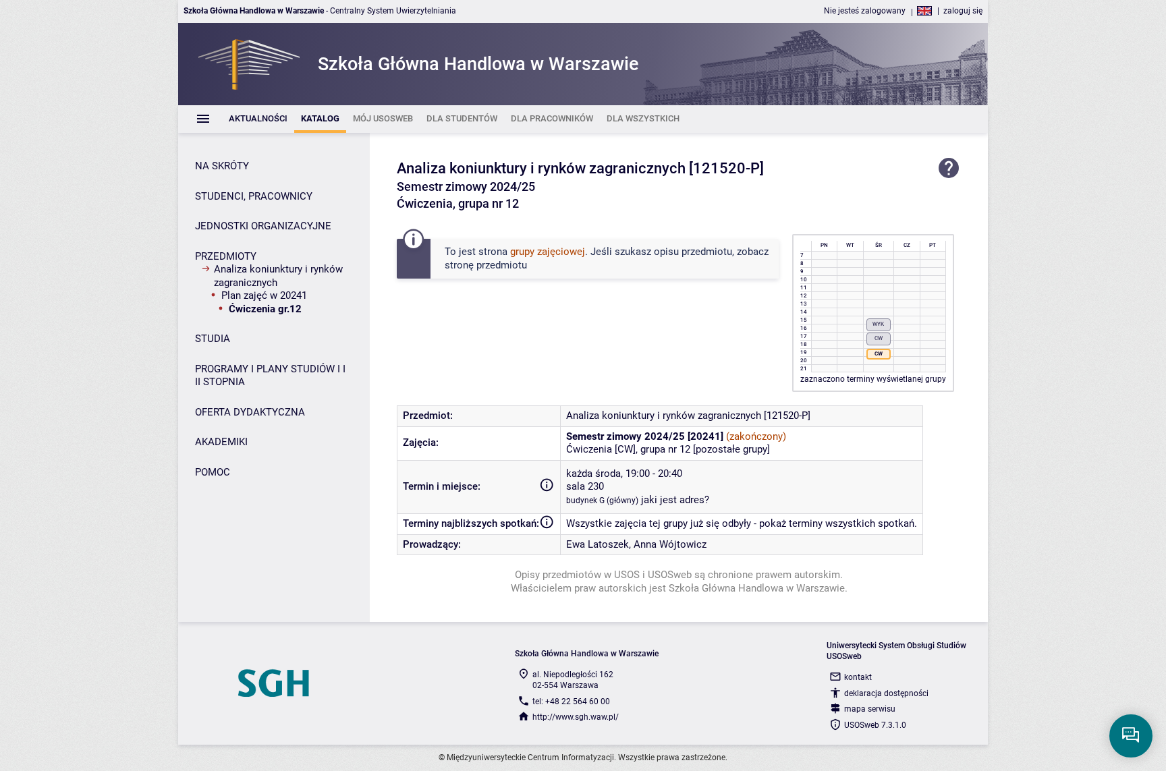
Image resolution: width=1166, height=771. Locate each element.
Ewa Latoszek (597, 544)
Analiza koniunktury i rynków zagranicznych (278, 276)
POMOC (212, 472)
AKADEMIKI (221, 442)
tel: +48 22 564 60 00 (571, 701)
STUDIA (212, 339)
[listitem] (258, 119)
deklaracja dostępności (886, 693)
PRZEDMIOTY (225, 256)
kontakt (858, 677)
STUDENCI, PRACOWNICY (253, 196)
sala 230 (585, 486)
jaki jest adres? (675, 500)
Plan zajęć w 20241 (264, 295)
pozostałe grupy (731, 449)
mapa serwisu (869, 709)
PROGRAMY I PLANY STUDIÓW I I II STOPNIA (270, 376)
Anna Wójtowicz (670, 544)
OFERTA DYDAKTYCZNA (250, 412)
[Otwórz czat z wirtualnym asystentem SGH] (1131, 736)
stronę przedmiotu (486, 265)
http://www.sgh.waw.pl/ (575, 717)
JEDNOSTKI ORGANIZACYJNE (263, 226)
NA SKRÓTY (222, 166)
